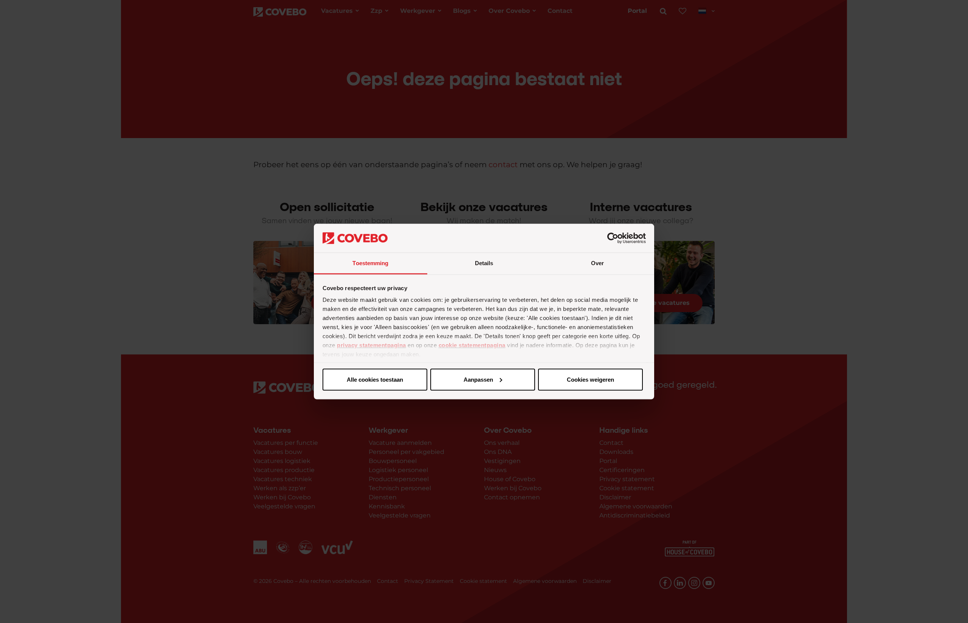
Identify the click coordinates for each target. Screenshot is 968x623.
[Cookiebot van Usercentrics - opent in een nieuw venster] (613, 238)
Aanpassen (478, 379)
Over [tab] (597, 263)
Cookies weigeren (590, 379)
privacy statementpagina (371, 345)
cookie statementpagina (472, 345)
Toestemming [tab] (370, 263)
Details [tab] (484, 263)
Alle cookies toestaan (375, 379)
